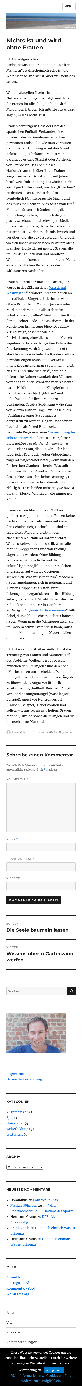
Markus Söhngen (23, 1205)
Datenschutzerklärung (24, 1079)
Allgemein (65, 732)
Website (13, 878)
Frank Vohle (19, 732)
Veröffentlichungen (21, 1342)
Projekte (13, 1332)
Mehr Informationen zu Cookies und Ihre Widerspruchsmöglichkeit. (41, 1378)
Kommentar (17, 779)
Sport (10, 1118)
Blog (10, 1313)
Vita (9, 1322)
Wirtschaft (14, 1134)
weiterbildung (17, 1129)
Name (12, 839)
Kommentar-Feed (20, 1288)
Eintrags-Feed (17, 1283)
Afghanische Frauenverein (45, 610)
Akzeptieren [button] (53, 1370)
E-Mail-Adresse (20, 859)
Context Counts (45, 1200)
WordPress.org (17, 1294)
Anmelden (14, 1277)
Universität (15, 1123)
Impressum (15, 1074)
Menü (69, 6)
